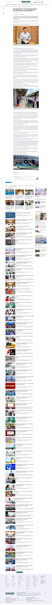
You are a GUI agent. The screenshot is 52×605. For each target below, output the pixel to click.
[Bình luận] (3, 14)
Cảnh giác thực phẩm (35, 580)
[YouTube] (44, 592)
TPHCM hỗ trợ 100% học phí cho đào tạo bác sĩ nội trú (24, 478)
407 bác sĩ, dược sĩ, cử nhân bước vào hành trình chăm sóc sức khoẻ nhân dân (24, 431)
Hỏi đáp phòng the (35, 584)
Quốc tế (6, 579)
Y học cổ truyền (24, 4)
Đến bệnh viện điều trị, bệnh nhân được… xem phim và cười (24, 539)
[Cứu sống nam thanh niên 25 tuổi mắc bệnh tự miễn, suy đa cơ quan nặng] (10, 258)
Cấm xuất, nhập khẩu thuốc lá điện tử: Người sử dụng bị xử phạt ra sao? (24, 553)
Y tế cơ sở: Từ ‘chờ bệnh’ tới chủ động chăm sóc (24, 410)
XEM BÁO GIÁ (32, 597)
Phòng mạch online (38, 4)
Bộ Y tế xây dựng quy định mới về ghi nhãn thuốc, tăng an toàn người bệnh (24, 532)
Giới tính (28, 4)
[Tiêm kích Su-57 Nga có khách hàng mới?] (10, 215)
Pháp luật (6, 578)
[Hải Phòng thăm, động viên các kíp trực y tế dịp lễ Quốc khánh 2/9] (10, 251)
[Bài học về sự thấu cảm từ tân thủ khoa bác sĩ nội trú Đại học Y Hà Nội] (10, 278)
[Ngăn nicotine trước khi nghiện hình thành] (10, 291)
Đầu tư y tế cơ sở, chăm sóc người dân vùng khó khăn (24, 492)
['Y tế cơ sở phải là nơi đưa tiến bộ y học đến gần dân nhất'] (10, 460)
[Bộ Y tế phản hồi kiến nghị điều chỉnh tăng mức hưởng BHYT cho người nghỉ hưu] (10, 264)
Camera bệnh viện (29, 6)
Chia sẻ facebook (8, 182)
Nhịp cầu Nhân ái (43, 580)
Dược (21, 4)
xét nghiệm (34, 115)
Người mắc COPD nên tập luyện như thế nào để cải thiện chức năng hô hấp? (40, 220)
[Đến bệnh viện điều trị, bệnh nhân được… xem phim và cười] (10, 541)
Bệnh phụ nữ (27, 579)
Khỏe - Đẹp (34, 4)
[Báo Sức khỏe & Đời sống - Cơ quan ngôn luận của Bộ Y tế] (26, 1)
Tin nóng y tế (10, 6)
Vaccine (13, 586)
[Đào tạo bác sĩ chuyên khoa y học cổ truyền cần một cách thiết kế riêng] (41, 240)
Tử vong (14, 186)
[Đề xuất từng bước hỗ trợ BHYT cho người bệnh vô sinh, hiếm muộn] (10, 447)
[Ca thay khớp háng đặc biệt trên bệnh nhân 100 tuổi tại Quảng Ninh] (10, 332)
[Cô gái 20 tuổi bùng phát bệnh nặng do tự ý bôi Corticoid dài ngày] (10, 312)
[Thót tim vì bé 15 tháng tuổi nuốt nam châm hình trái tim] (10, 359)
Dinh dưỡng (31, 4)
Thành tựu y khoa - (18, 520)
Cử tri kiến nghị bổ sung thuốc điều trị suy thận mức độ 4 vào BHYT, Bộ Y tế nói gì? (24, 505)
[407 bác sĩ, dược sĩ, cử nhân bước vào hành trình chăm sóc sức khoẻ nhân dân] (10, 433)
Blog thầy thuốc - (42, 251)
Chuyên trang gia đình (43, 582)
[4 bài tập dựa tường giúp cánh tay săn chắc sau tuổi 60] (10, 242)
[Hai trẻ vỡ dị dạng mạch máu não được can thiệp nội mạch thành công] (10, 528)
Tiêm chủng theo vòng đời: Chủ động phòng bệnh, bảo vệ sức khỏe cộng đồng (25, 377)
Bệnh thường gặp (28, 578)
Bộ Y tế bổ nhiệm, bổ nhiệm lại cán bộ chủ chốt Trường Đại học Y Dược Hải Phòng (24, 546)
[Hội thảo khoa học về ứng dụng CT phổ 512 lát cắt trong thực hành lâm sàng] (10, 467)
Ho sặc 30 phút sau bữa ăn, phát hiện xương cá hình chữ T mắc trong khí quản (24, 370)
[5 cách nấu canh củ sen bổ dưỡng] (37, 231)
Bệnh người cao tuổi (28, 577)
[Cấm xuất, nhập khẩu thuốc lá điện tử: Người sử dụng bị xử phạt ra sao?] (10, 555)
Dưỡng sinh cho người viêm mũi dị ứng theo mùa (43, 226)
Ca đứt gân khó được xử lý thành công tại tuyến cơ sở (24, 303)
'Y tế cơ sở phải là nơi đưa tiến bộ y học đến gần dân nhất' (24, 458)
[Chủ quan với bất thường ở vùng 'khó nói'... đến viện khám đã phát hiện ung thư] (10, 393)
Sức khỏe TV (15, 4)
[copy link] (3, 10)
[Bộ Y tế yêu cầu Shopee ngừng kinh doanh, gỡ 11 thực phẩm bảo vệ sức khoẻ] (10, 345)
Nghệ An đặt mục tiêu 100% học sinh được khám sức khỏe (24, 337)
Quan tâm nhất (15, 172)
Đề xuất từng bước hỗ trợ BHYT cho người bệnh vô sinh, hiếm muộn (24, 445)
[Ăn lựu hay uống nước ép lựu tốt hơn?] (10, 229)
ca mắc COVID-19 (18, 53)
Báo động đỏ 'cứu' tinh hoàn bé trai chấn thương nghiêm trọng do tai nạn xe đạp (24, 559)
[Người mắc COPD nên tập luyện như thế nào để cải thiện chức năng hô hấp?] (41, 216)
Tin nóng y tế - (18, 419)
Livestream (13, 580)
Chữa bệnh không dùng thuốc (20, 581)
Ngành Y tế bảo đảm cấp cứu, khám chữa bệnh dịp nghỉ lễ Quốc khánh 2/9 (24, 364)
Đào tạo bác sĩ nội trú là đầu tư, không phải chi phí (43, 254)
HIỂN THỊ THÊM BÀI (19, 572)
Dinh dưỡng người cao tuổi (36, 578)
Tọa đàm (13, 578)
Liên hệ (44, 594)
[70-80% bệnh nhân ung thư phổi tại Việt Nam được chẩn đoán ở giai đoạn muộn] (10, 352)
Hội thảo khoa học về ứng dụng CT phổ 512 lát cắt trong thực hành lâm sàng (25, 465)
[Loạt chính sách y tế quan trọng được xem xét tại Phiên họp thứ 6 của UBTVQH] (10, 222)
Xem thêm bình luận (15, 174)
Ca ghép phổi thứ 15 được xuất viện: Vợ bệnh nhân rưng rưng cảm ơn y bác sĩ (24, 519)
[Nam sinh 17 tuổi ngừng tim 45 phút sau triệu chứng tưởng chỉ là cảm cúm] (10, 399)
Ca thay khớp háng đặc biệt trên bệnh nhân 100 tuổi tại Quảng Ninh (24, 330)
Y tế (7, 4)
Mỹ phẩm (27, 586)
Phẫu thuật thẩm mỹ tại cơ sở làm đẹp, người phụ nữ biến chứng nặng (24, 485)
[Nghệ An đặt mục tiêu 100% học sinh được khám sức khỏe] (10, 339)
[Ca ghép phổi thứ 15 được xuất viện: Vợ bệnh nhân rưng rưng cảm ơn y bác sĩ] (10, 521)
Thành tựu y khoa (15, 6)
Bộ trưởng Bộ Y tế (31, 50)
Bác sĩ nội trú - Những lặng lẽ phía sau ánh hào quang (43, 250)
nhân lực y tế (21, 127)
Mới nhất (19, 172)
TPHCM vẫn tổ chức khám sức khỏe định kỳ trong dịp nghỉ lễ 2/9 (24, 269)
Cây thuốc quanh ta (20, 579)
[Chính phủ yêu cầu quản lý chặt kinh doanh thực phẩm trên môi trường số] (10, 426)
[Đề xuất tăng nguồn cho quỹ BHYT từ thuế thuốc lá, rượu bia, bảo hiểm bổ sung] (10, 325)
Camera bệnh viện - (18, 527)
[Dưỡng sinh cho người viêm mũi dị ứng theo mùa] (37, 227)
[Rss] (45, 592)
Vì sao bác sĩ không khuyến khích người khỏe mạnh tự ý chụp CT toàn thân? (24, 233)
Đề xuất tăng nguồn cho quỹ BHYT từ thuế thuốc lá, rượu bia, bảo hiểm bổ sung (24, 323)
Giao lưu (13, 579)
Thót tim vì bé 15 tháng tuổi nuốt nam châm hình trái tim (24, 357)
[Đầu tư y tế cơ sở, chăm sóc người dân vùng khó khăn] (10, 494)
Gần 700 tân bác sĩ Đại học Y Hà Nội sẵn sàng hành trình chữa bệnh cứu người (24, 566)
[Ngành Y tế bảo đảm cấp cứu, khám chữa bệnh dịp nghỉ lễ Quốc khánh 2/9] (10, 366)
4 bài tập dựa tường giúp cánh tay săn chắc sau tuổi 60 (24, 240)
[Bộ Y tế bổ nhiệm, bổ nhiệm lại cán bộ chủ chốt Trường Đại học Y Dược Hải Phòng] (10, 548)
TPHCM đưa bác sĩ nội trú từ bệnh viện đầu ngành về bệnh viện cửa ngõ (25, 316)
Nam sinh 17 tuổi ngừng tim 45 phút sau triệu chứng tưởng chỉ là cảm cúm (24, 397)
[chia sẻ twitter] (3, 8)
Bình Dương (26, 121)
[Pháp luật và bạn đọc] (38, 2)
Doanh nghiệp (42, 579)
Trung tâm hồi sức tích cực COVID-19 (24, 141)
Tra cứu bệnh (12, 4)
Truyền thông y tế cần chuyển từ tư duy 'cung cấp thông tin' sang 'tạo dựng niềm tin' (24, 512)
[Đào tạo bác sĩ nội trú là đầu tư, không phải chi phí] (37, 255)
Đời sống (42, 583)
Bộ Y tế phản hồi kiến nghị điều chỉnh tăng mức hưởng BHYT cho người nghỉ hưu (24, 262)
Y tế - (16, 221)
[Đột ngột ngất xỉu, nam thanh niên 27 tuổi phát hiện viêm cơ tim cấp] (10, 501)
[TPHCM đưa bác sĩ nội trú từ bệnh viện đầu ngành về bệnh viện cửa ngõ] (10, 318)
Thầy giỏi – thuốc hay (20, 577)
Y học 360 (19, 4)
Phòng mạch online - (18, 235)
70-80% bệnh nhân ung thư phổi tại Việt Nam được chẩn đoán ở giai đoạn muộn (24, 350)
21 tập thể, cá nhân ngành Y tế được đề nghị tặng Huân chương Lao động (24, 384)
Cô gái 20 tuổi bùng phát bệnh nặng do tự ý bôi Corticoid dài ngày (24, 310)
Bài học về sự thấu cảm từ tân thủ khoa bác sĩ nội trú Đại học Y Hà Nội (24, 276)
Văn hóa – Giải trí (43, 581)
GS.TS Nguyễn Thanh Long (25, 50)
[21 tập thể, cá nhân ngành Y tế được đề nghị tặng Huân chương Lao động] (10, 386)
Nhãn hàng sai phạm (43, 578)
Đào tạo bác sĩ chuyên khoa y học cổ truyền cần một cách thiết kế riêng (40, 244)
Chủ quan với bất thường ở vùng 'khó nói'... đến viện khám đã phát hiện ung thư (24, 391)
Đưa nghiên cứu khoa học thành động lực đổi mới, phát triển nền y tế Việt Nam (25, 472)
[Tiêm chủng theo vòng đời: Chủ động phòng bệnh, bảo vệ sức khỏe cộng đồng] (10, 379)
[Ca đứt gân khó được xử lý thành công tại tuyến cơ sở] (10, 305)
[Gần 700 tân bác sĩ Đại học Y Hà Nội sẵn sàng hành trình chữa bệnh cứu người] (10, 568)
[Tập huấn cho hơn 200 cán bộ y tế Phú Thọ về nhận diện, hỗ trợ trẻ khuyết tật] (10, 406)
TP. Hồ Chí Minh (35, 51)
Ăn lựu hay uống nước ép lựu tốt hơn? (22, 226)
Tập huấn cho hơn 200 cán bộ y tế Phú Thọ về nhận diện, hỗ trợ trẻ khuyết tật (24, 404)
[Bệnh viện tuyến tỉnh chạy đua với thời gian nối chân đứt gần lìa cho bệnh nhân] (10, 420)
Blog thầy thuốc (19, 6)
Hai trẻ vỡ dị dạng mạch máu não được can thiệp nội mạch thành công (24, 526)
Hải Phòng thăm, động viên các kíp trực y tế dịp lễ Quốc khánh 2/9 (24, 249)
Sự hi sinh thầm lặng (24, 6)
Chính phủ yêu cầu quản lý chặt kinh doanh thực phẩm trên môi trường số (24, 424)
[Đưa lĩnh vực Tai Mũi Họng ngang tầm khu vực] (10, 440)
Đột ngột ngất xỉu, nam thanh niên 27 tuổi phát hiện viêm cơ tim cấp (24, 499)
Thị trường (42, 4)
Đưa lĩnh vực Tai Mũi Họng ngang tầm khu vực (24, 437)
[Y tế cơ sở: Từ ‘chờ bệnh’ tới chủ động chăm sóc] (10, 413)
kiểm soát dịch (26, 185)
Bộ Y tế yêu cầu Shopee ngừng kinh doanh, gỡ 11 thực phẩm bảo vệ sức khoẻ (24, 343)
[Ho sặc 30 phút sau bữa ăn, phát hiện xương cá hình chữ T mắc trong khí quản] (10, 372)
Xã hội (6, 577)
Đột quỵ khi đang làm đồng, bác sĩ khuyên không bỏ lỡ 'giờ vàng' (24, 451)
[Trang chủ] (6, 4)
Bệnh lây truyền (34, 586)
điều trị (22, 185)
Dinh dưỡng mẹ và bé (35, 577)
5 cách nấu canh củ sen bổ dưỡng (43, 230)
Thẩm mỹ (27, 587)
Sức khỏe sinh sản (35, 585)
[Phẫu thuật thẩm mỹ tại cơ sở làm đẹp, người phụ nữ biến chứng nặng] (10, 487)
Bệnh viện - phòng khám (21, 578)
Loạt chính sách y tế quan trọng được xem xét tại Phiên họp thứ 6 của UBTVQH (24, 220)
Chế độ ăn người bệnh (35, 579)
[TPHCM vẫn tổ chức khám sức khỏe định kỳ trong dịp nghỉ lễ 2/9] (10, 271)
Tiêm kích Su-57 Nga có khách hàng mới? (23, 212)
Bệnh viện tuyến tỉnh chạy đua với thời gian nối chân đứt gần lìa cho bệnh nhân (24, 418)
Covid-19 (10, 185)
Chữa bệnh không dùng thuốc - (39, 222)
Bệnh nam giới (28, 580)
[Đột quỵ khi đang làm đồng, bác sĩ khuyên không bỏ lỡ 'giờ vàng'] (10, 453)
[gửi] (37, 178)
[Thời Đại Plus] (42, 2)
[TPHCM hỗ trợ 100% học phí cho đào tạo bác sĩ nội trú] (10, 480)
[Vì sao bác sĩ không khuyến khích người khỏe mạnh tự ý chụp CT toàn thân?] (10, 235)
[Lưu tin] (3, 12)
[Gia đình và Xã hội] (34, 2)
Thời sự (9, 4)
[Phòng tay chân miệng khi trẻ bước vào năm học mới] (10, 298)
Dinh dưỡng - (17, 227)
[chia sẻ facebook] (3, 6)
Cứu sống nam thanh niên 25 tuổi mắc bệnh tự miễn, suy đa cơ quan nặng (24, 256)
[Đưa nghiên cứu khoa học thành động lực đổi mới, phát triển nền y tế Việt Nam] (10, 474)
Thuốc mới (13, 585)
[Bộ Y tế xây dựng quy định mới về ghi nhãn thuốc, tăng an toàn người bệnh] (10, 534)
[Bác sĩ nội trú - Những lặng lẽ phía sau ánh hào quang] (37, 250)
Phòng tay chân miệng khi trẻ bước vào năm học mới (24, 296)
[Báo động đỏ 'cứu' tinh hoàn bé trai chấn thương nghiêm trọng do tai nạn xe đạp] (10, 561)
